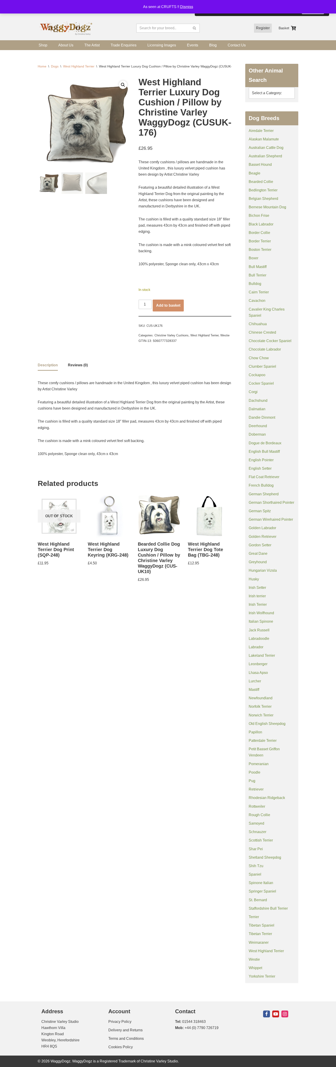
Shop (43, 45)
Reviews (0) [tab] (78, 365)
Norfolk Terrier (260, 706)
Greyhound (258, 562)
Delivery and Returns (125, 1030)
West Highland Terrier (78, 66)
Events (192, 45)
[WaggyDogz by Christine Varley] (65, 28)
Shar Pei (256, 849)
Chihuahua (258, 324)
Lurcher (255, 681)
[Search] (194, 28)
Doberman (257, 434)
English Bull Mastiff (264, 451)
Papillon (255, 732)
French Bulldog (261, 485)
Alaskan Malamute (264, 139)
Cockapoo (257, 375)
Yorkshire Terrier (262, 976)
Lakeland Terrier (262, 655)
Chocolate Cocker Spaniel (270, 341)
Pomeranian (259, 764)
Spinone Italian (261, 883)
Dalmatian (257, 409)
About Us (65, 45)
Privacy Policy (119, 1022)
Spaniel (255, 874)
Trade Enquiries (123, 45)
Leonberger (258, 664)
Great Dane (258, 553)
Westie (224, 335)
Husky (254, 579)
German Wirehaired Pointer (271, 519)
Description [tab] (48, 365)
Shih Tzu (256, 866)
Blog (213, 45)
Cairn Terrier (259, 292)
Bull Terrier (257, 275)
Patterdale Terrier (263, 741)
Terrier (254, 917)
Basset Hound (260, 164)
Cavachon (257, 301)
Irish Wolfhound (261, 613)
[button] (123, 85)
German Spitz (260, 511)
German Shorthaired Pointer (271, 502)
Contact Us (237, 45)
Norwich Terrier (261, 715)
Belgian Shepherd (263, 199)
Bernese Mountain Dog (267, 207)
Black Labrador (261, 224)
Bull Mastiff (258, 267)
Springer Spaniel (262, 891)
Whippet (255, 968)
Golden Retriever (262, 537)
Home (42, 66)
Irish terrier (257, 596)
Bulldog (255, 284)
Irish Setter (257, 588)
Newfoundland (260, 698)
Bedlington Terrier (263, 190)
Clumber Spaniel (262, 366)
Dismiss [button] (186, 7)
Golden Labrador (262, 528)
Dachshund (258, 400)
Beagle (254, 173)
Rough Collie (259, 815)
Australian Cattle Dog (266, 148)
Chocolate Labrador (265, 349)
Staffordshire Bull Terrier (268, 908)
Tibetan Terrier (260, 934)
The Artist (92, 45)
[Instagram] (284, 1014)
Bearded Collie (261, 182)
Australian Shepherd (265, 156)
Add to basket (168, 305)
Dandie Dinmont (262, 417)
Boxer (253, 258)
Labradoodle (259, 639)
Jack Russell (259, 630)
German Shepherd (264, 494)
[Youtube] (275, 1014)
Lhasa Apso (258, 673)
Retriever (256, 789)
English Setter (260, 468)
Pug (252, 781)
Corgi (253, 392)
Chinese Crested (262, 332)
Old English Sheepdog (267, 724)
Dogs (55, 66)
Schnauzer (257, 832)
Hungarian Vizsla (263, 570)
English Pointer (261, 460)
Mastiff (254, 690)
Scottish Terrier (261, 840)
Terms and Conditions (126, 1038)
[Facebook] (266, 1014)
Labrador (256, 647)
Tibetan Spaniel (261, 925)
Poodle (254, 772)
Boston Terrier (260, 250)
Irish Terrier (258, 604)
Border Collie (259, 233)
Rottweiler (257, 806)
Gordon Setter (260, 545)
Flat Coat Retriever (264, 477)
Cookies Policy (120, 1047)
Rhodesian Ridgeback (267, 798)
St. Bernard (258, 900)
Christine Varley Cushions (172, 335)
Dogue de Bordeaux (265, 443)
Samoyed (256, 823)
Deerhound (258, 426)
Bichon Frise (259, 215)
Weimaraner (259, 942)
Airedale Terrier (261, 131)
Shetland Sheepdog (265, 857)
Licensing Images (161, 45)
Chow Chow (259, 358)
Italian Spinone (261, 621)
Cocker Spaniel (261, 383)
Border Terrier (260, 241)
